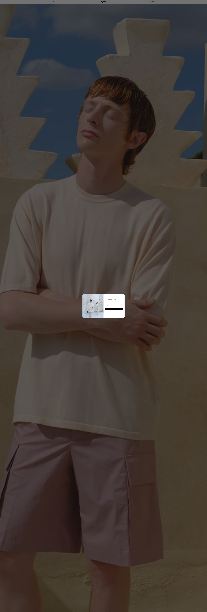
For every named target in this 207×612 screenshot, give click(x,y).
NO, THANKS (114, 312)
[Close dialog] (123, 295)
